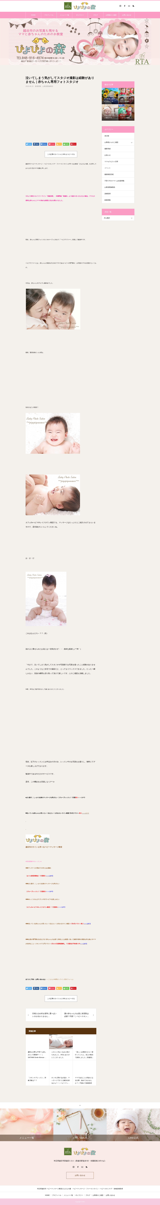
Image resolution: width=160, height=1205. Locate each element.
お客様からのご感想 (111, 142)
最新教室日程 (109, 174)
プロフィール (48, 15)
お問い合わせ (126, 15)
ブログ (95, 15)
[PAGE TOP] (80, 1105)
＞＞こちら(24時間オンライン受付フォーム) (59, 979)
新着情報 (38, 86)
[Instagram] (120, 6)
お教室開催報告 (47, 86)
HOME (33, 15)
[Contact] (129, 6)
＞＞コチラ (85, 813)
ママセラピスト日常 (111, 161)
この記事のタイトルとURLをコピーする (61, 154)
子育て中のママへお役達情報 (114, 181)
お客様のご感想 (111, 15)
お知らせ (107, 155)
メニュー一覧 (64, 15)
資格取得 (107, 193)
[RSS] (133, 6)
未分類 (106, 136)
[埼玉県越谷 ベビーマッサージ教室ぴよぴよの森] (80, 6)
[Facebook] (125, 6)
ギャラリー (80, 15)
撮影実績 (107, 149)
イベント (107, 168)
